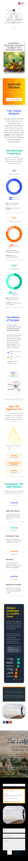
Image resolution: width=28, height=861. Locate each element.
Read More (14, 767)
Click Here (11, 713)
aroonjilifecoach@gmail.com (13, 795)
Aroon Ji (11, 744)
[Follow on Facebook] (4, 722)
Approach (10, 746)
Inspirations (16, 746)
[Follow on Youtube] (10, 722)
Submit (17, 852)
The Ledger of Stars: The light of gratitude (14, 740)
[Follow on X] (7, 722)
